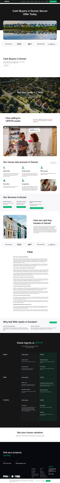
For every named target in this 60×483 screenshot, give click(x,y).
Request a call (53, 162)
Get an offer (6, 65)
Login (47, 1)
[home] (6, 1)
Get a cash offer (53, 322)
